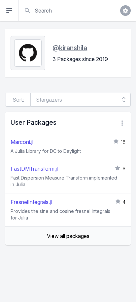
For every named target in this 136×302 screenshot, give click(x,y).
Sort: (18, 99)
